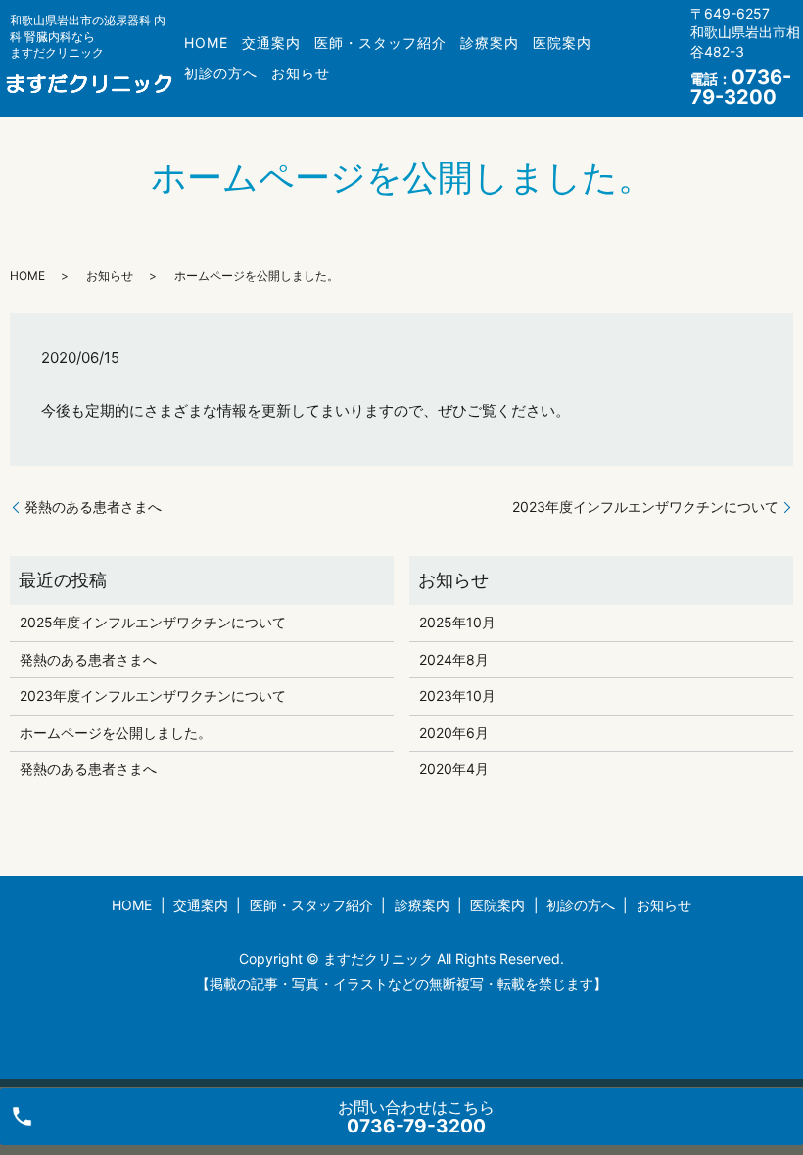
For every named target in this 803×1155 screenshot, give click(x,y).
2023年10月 (457, 695)
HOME (206, 42)
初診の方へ (221, 73)
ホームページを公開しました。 (116, 732)
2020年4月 (454, 769)
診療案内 (489, 42)
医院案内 (562, 42)
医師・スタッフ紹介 (380, 42)
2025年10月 (457, 622)
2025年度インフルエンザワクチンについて (153, 622)
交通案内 (271, 42)
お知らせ (300, 73)
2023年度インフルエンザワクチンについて (645, 506)
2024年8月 (454, 659)
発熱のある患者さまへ (93, 506)
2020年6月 (454, 732)
